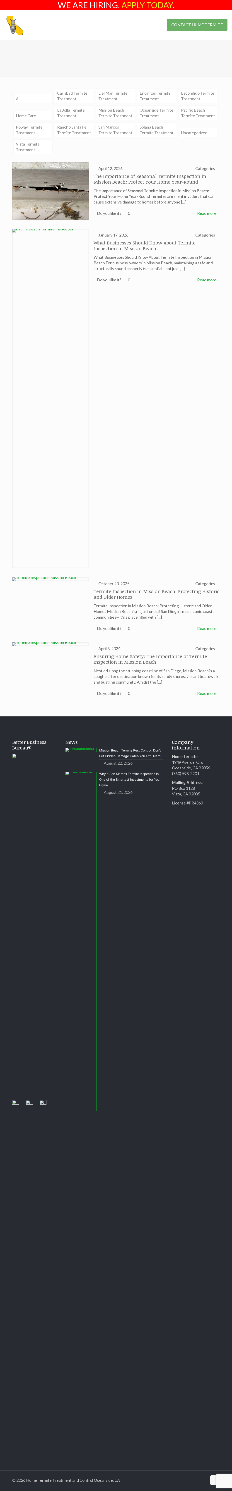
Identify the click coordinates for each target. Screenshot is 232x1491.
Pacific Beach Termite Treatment (198, 113)
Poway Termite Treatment (29, 129)
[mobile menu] (154, 25)
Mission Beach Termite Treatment (115, 113)
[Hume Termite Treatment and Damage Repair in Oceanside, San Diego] (15, 25)
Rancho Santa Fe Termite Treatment (74, 129)
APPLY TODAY (147, 5)
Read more (206, 213)
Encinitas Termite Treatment (155, 96)
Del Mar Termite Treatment (113, 96)
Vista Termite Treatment (28, 146)
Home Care (26, 115)
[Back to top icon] (215, 1480)
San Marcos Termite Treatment (115, 129)
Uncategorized (194, 132)
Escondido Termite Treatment (197, 96)
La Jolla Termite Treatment (71, 113)
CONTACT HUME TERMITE (197, 24)
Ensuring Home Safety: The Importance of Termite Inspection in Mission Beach (150, 659)
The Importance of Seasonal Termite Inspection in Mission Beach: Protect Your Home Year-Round (150, 179)
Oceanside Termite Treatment (156, 113)
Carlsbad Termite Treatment (72, 96)
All (18, 98)
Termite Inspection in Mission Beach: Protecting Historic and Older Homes (156, 594)
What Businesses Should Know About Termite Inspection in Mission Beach (145, 245)
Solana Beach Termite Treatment (157, 129)
